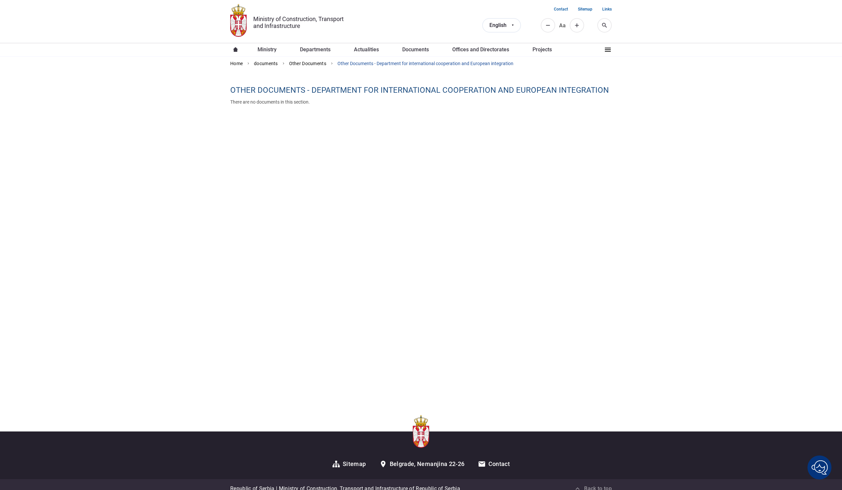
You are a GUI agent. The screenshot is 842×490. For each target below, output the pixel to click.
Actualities (366, 49)
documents (266, 63)
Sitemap (585, 9)
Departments (315, 49)
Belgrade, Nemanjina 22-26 (427, 463)
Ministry (267, 49)
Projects (542, 49)
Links (607, 9)
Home (236, 63)
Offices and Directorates (480, 49)
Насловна (235, 49)
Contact (561, 9)
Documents (415, 49)
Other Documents (307, 63)
